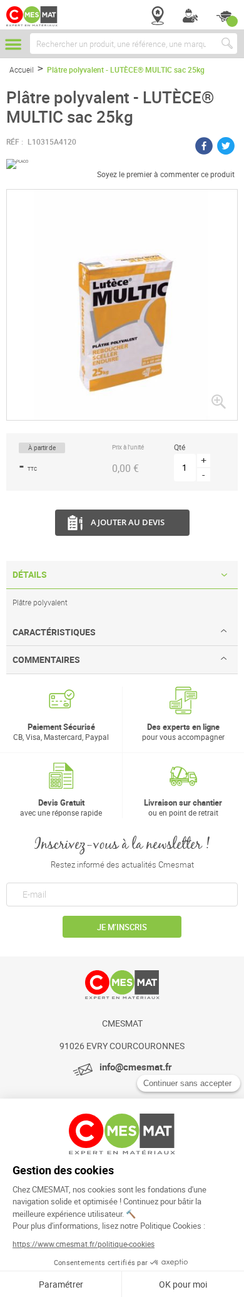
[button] (218, 401)
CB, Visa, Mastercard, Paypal (61, 731)
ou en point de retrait (183, 807)
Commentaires (46, 659)
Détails (30, 574)
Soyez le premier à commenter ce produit (166, 174)
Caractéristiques (54, 632)
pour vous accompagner (183, 731)
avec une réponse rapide (61, 807)
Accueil (21, 69)
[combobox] (133, 43)
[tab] (122, 575)
